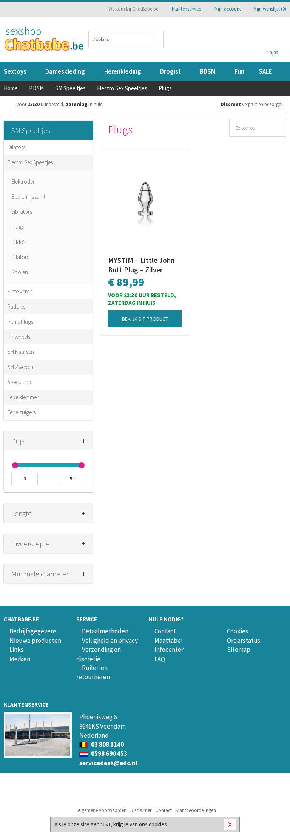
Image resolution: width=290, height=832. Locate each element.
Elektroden (23, 181)
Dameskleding (65, 71)
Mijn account (227, 9)
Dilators (16, 147)
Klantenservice (186, 9)
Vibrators (21, 211)
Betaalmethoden (105, 631)
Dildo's (18, 241)
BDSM (208, 71)
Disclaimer (140, 810)
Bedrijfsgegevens (33, 631)
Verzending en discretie (98, 654)
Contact (165, 631)
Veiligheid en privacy (110, 640)
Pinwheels (19, 336)
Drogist (170, 71)
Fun (239, 71)
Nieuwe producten (35, 640)
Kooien (19, 272)
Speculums (20, 382)
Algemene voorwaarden (102, 810)
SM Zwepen (20, 366)
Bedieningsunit (28, 196)
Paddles (16, 306)
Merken (19, 659)
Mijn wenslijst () (269, 9)
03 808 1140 (107, 744)
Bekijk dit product (145, 318)
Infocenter (169, 649)
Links (16, 649)
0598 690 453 (108, 753)
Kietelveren (20, 291)
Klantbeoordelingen (196, 810)
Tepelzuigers (22, 412)
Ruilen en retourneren (93, 672)
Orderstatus (243, 640)
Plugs (17, 226)
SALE (265, 71)
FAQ (159, 659)
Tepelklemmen (24, 397)
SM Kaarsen (21, 351)
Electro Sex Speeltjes (30, 162)
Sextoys (15, 71)
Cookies (237, 631)
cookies (158, 824)
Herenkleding (122, 71)
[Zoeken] (158, 39)
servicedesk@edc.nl (108, 763)
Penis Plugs (20, 321)
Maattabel (168, 640)
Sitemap (238, 649)
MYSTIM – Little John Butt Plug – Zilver (141, 265)
